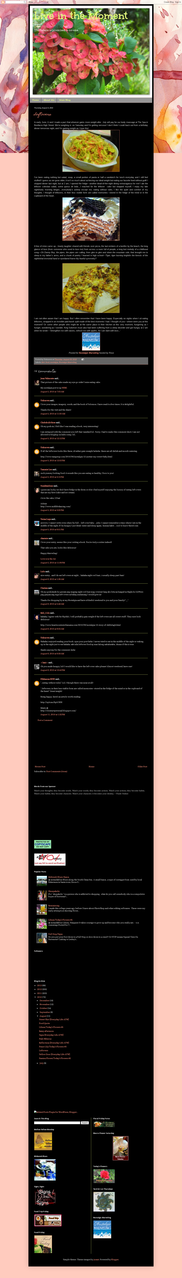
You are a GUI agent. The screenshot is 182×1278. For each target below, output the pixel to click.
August (43, 1016)
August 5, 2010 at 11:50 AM (53, 413)
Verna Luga (46, 519)
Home (35, 100)
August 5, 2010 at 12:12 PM (53, 438)
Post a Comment (45, 720)
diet (43, 362)
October (43, 1008)
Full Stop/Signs (55, 934)
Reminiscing (53, 905)
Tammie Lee (46, 469)
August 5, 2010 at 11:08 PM (53, 562)
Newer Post (40, 766)
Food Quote (44, 1023)
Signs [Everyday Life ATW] (51, 1035)
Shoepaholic (54, 891)
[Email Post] (82, 359)
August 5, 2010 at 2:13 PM (52, 477)
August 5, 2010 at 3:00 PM (52, 510)
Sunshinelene (47, 486)
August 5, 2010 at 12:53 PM (53, 460)
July (42, 1063)
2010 (39, 997)
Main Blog (64, 100)
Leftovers (42, 114)
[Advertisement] (91, 743)
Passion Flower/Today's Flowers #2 (55, 1058)
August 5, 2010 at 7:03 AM (52, 391)
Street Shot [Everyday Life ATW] (54, 1019)
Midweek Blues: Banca (58, 877)
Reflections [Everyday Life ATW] (54, 1042)
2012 (39, 989)
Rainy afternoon (46, 1031)
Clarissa (44, 588)
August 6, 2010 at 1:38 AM (52, 579)
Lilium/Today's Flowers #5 (60, 920)
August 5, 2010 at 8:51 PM (52, 529)
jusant (96, 1259)
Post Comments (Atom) (56, 771)
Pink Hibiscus (45, 1039)
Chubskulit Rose (48, 422)
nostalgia (54, 362)
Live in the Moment (81, 15)
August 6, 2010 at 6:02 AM (52, 629)
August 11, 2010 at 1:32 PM (53, 714)
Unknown (45, 400)
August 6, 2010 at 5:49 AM (52, 604)
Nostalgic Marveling (68, 362)
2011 (39, 993)
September (45, 1012)
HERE (64, 387)
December (45, 1000)
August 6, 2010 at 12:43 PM (53, 670)
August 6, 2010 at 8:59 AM (52, 653)
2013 (39, 985)
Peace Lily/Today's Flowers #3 (53, 1046)
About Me (49, 100)
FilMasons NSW (48, 679)
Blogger (115, 1259)
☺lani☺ (44, 662)
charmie (44, 538)
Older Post (142, 766)
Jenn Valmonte (47, 378)
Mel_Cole (45, 613)
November (45, 1004)
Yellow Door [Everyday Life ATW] (54, 1054)
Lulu (43, 571)
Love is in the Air (48, 559)
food (47, 362)
